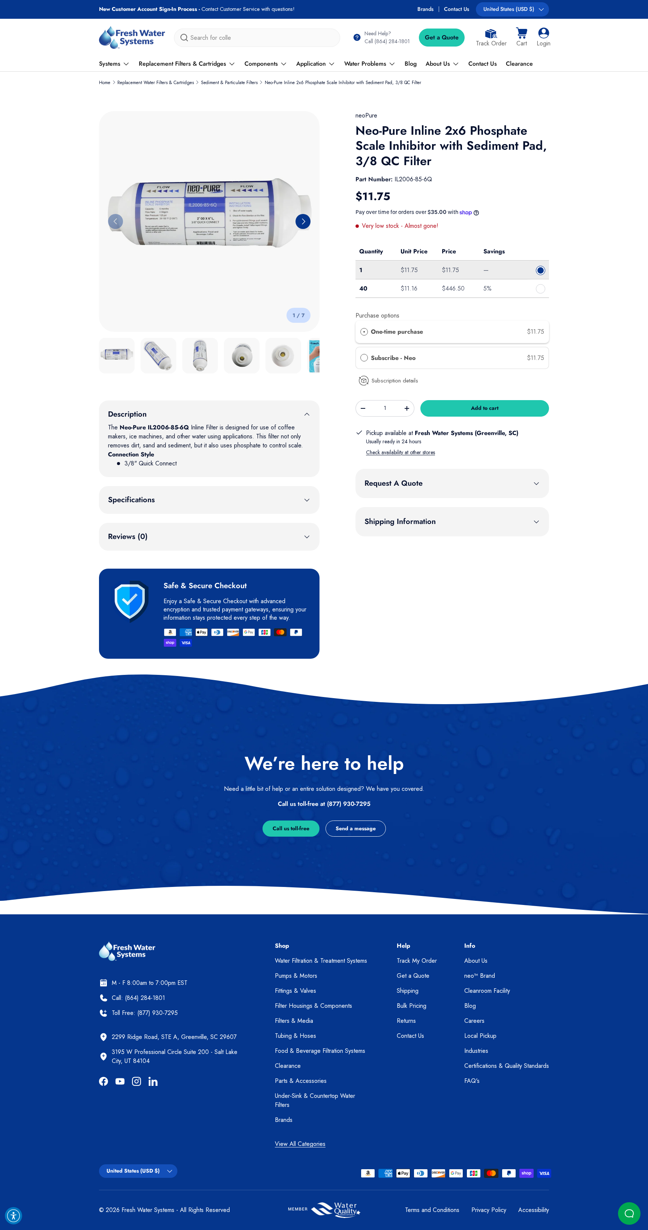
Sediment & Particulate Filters (229, 82)
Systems (109, 63)
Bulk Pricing (411, 1005)
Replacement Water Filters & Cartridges (155, 82)
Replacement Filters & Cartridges (182, 63)
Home (104, 82)
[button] (521, 37)
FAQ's (472, 1080)
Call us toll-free (291, 828)
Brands (425, 9)
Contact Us (456, 9)
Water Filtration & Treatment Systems (321, 960)
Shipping (407, 990)
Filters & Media (294, 1020)
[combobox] (257, 37)
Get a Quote (442, 37)
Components (261, 63)
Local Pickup (480, 1035)
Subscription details (395, 380)
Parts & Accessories (301, 1080)
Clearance (519, 63)
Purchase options (377, 315)
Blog (411, 63)
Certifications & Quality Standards (506, 1065)
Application (311, 63)
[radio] (364, 332)
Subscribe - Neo (394, 358)
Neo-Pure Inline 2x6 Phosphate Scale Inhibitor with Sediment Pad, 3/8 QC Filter (343, 82)
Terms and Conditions (432, 1210)
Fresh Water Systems (148, 1210)
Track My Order (417, 960)
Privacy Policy (488, 1210)
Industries (476, 1050)
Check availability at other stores (400, 452)
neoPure (366, 115)
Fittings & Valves (295, 990)
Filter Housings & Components (313, 1005)
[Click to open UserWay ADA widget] (13, 1215)
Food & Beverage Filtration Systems (320, 1050)
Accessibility (533, 1210)
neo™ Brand (479, 975)
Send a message (356, 828)
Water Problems (365, 63)
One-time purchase (397, 331)
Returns (406, 1020)
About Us (438, 63)
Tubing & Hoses (295, 1035)
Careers (474, 1020)
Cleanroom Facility (487, 990)
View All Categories (300, 1144)
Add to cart (484, 408)
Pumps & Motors (296, 975)
